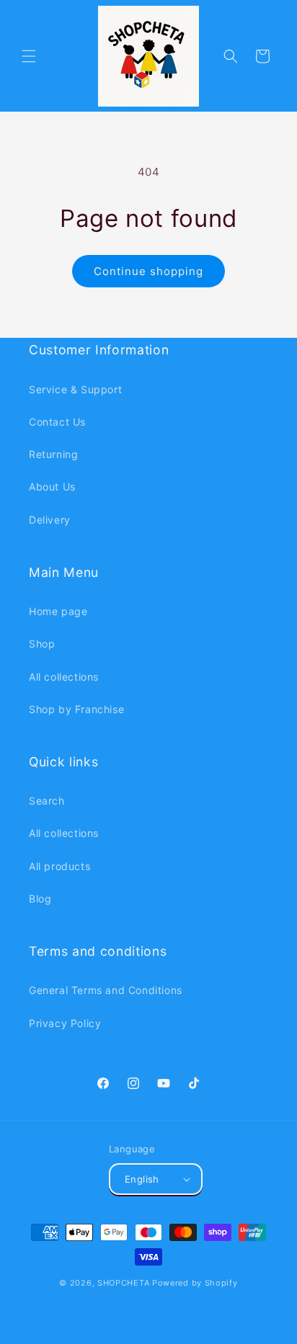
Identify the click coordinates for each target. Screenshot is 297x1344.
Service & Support (75, 389)
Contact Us (57, 422)
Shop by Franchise (76, 709)
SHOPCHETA (123, 1283)
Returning (53, 454)
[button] (29, 56)
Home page (58, 611)
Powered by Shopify (195, 1283)
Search (47, 800)
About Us (52, 486)
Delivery (50, 520)
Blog (40, 898)
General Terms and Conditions (105, 990)
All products (59, 866)
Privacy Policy (65, 1023)
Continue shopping (148, 271)
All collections (64, 677)
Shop (42, 643)
